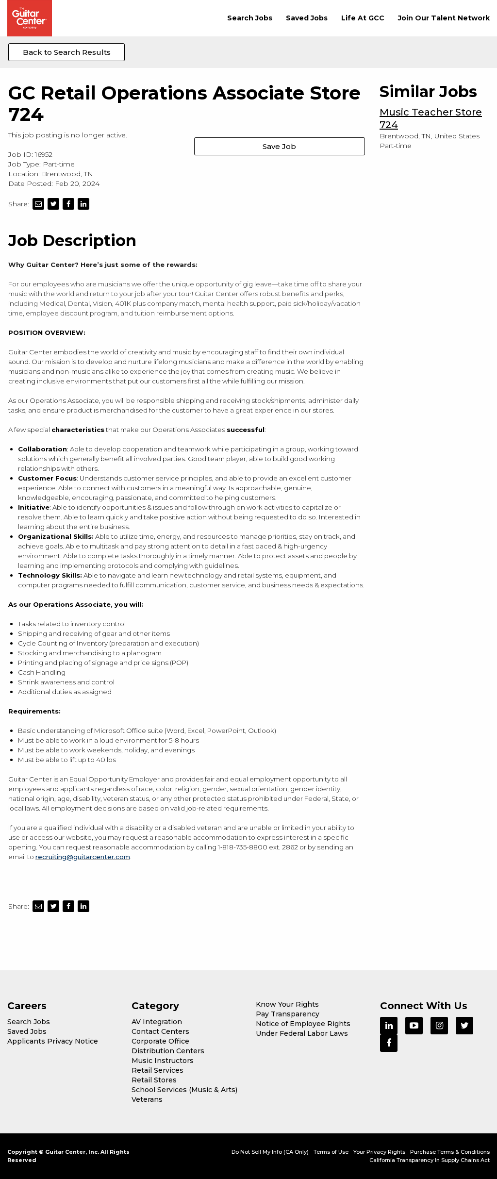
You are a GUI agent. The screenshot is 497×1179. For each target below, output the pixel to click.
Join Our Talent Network (444, 18)
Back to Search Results (67, 52)
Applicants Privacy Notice (52, 1041)
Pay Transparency (287, 1014)
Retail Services (157, 1070)
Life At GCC (362, 18)
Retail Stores (154, 1080)
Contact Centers (160, 1031)
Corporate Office (160, 1041)
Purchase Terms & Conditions (450, 1151)
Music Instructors (163, 1060)
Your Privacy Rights (379, 1151)
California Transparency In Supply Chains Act (429, 1160)
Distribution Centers (168, 1050)
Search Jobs (249, 18)
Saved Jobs (307, 18)
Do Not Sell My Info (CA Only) (270, 1151)
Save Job (279, 146)
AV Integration (157, 1021)
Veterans (147, 1099)
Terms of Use (331, 1151)
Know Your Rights (287, 1004)
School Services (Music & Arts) (184, 1089)
